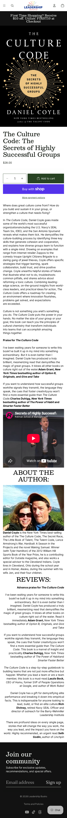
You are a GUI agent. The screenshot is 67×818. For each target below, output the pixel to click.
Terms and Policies (33, 804)
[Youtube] (27, 812)
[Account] (54, 5)
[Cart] (62, 5)
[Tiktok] (33, 812)
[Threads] (40, 812)
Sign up (53, 782)
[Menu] (4, 5)
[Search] (12, 5)
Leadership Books (37, 796)
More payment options (33, 197)
